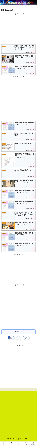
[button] (33, 262)
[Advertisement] (18, 28)
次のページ (18, 331)
